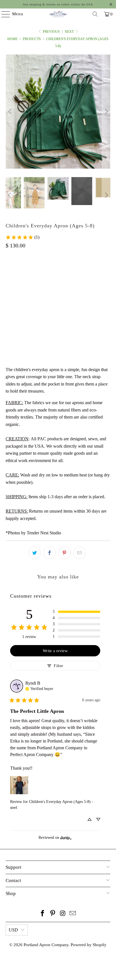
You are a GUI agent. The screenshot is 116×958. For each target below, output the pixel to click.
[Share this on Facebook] (49, 553)
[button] (76, 612)
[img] (39, 688)
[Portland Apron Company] (58, 14)
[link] (22, 237)
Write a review (55, 650)
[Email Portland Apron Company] (73, 914)
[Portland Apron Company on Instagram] (63, 914)
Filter (58, 665)
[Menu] (3, 14)
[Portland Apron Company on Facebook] (43, 914)
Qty (9, 303)
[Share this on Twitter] (34, 553)
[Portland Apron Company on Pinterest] (52, 914)
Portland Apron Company (46, 944)
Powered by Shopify (88, 944)
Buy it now (58, 346)
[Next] (106, 112)
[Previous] (9, 112)
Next (70, 32)
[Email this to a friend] (79, 553)
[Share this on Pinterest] (64, 553)
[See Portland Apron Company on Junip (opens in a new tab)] (66, 837)
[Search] (95, 14)
